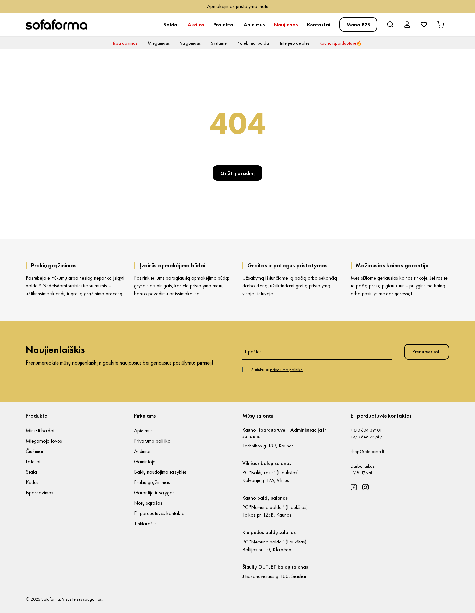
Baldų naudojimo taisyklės (160, 471)
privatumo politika (286, 369)
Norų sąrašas (148, 503)
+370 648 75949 (366, 437)
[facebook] (354, 487)
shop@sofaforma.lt (367, 451)
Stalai (32, 471)
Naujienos (286, 24)
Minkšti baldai (40, 430)
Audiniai (142, 451)
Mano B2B (358, 24)
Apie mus (254, 24)
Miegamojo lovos (44, 440)
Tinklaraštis (145, 523)
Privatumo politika (152, 440)
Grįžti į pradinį (237, 173)
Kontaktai (318, 24)
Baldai (171, 24)
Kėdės (32, 482)
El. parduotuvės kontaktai (159, 513)
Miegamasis (159, 43)
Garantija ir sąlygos (154, 492)
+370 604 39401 (366, 430)
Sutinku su (277, 369)
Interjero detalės (294, 43)
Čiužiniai (34, 451)
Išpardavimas (125, 43)
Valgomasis (190, 43)
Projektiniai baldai (253, 43)
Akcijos (196, 24)
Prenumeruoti (426, 351)
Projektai (224, 24)
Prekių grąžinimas (152, 482)
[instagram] (365, 487)
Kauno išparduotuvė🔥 (341, 43)
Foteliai (33, 461)
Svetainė (219, 43)
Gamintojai (145, 461)
